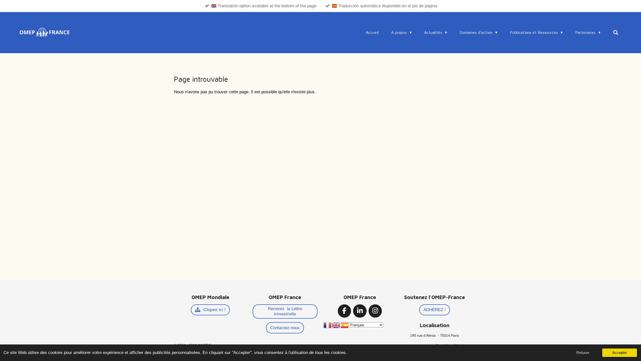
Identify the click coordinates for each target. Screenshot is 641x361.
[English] (336, 325)
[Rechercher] (615, 32)
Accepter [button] (619, 352)
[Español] (345, 325)
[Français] (328, 325)
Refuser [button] (582, 352)
